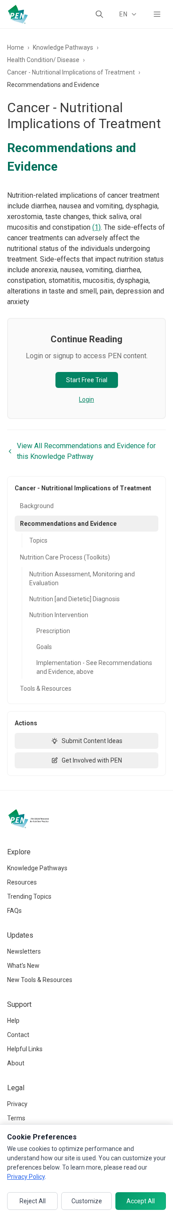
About (15, 1063)
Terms (16, 1118)
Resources (22, 882)
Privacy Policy (26, 1176)
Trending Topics (29, 896)
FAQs (14, 910)
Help (13, 1020)
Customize (86, 1201)
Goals (44, 646)
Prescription (53, 630)
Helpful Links (25, 1049)
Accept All (140, 1201)
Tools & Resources (45, 688)
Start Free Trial (86, 379)
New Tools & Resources (39, 979)
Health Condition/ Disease (43, 59)
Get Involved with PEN (92, 760)
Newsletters (24, 951)
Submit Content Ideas (92, 740)
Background (37, 505)
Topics (38, 540)
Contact (18, 1034)
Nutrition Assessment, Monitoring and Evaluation (82, 579)
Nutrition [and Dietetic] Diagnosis (74, 599)
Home (15, 47)
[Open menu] (157, 14)
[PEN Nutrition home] (17, 14)
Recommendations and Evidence (68, 523)
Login (86, 399)
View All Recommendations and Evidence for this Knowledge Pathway (86, 451)
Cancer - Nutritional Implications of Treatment (71, 72)
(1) (96, 227)
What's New (23, 965)
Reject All (33, 1201)
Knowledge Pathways (63, 47)
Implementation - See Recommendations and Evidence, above (94, 667)
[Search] (99, 14)
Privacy (17, 1103)
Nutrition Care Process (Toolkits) (65, 557)
